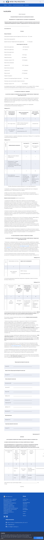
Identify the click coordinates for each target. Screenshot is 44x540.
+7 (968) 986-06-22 (10, 524)
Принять (38, 537)
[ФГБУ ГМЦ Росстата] (16, 1)
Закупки (10, 5)
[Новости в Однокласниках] (7, 516)
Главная (5, 5)
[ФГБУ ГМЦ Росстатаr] (10, 496)
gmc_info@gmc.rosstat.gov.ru (12, 526)
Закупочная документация (18, 5)
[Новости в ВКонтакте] (4, 516)
